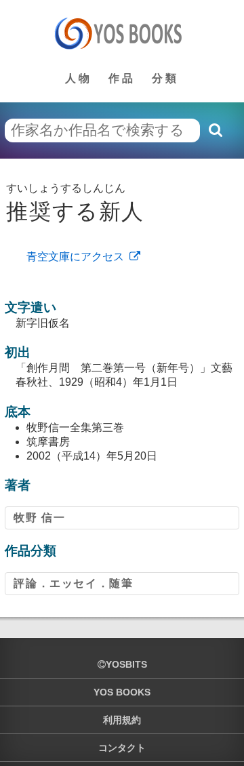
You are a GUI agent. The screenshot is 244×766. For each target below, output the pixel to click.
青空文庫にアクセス (75, 256)
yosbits (126, 664)
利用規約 (122, 719)
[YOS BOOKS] (122, 33)
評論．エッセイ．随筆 (73, 583)
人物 (78, 78)
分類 (165, 78)
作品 (122, 78)
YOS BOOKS (122, 692)
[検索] (215, 130)
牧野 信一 (39, 517)
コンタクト (122, 747)
